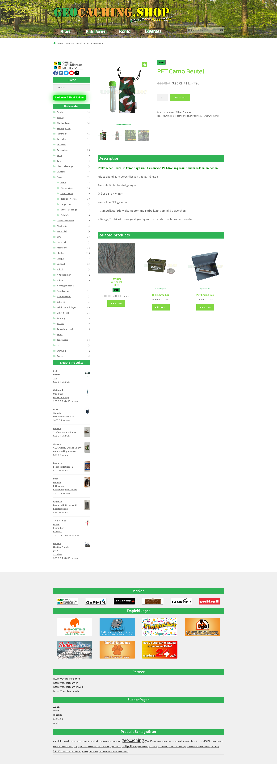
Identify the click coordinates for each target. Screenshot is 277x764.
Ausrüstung (63, 150)
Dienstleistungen (65, 166)
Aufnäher (61, 144)
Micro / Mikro (78, 43)
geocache (117, 741)
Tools (60, 334)
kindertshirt (58, 746)
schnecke (58, 718)
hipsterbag (176, 741)
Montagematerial (65, 285)
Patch (60, 112)
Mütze (60, 280)
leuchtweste (68, 746)
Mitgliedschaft (64, 274)
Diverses (61, 171)
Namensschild (64, 296)
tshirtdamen (66, 751)
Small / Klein (66, 193)
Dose (67, 43)
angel (56, 706)
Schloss (61, 301)
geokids (149, 741)
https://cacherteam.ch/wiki (68, 686)
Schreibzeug (63, 312)
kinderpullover (217, 741)
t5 (209, 746)
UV (58, 345)
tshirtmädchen (105, 751)
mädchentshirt (103, 746)
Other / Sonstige (68, 209)
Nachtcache (63, 291)
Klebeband (62, 247)
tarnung (214, 115)
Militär (60, 269)
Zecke (60, 356)
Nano (63, 182)
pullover (132, 746)
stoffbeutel (195, 115)
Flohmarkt (62, 133)
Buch (59, 155)
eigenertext (92, 741)
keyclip (194, 741)
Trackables (62, 339)
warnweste (123, 751)
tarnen (205, 115)
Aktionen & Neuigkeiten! (69, 97)
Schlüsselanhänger (66, 307)
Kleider (60, 253)
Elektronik (62, 226)
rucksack (153, 746)
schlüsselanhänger (177, 746)
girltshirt (160, 741)
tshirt (57, 751)
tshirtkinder (93, 751)
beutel (166, 115)
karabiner (186, 741)
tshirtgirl (85, 751)
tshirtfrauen (76, 751)
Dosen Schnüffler (65, 220)
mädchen (93, 746)
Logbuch (61, 263)
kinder (206, 741)
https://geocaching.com (66, 678)
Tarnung (187, 112)
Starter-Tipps (64, 123)
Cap (59, 161)
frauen (101, 741)
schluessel (163, 746)
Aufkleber (62, 139)
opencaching (115, 746)
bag (65, 741)
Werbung (61, 350)
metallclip (84, 746)
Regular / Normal (68, 198)
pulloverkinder (142, 747)
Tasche (60, 323)
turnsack (115, 751)
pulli (124, 746)
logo (76, 746)
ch (68, 741)
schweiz (190, 746)
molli (56, 723)
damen (73, 741)
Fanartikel (62, 231)
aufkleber (58, 741)
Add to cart (180, 97)
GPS (59, 236)
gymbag (167, 741)
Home (60, 43)
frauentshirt (109, 741)
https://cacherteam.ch (65, 682)
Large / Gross (67, 204)
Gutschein (62, 242)
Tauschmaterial (65, 328)
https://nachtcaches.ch (66, 691)
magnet (57, 714)
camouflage (183, 115)
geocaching (133, 740)
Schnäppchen (64, 128)
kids (200, 741)
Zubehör (64, 215)
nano (56, 710)
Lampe (60, 258)
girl (155, 741)
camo (173, 115)
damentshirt (81, 741)
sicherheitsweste (201, 746)
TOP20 (60, 117)
